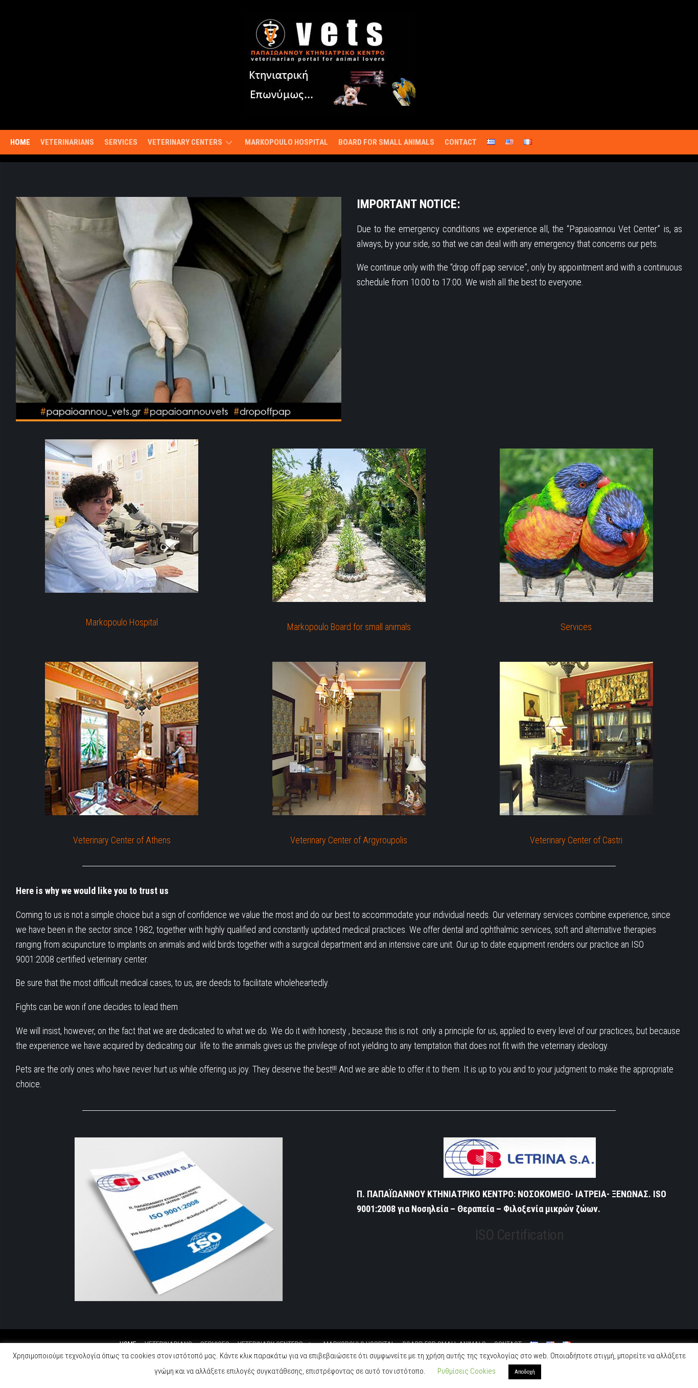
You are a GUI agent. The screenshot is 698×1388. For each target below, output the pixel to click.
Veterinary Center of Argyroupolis (348, 840)
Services (120, 142)
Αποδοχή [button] (525, 1372)
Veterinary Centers (185, 142)
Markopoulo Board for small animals (349, 626)
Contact (461, 142)
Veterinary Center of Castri (576, 840)
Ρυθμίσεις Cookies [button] (466, 1371)
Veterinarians (67, 142)
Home (20, 142)
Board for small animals (386, 142)
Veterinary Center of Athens (122, 840)
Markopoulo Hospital (286, 142)
